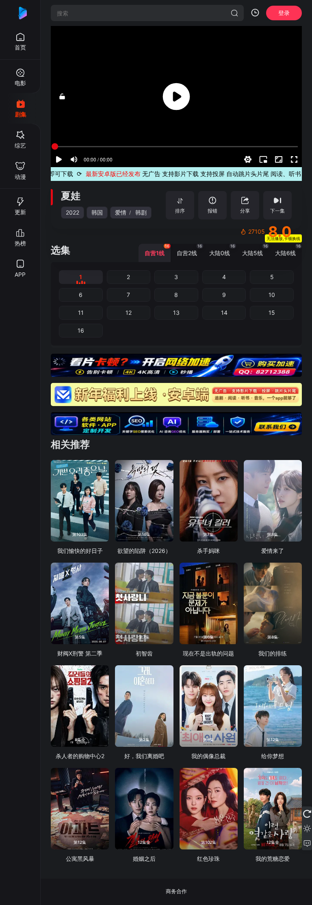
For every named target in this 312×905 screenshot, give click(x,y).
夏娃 (70, 196)
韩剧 (141, 212)
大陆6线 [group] (288, 250)
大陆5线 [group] (255, 250)
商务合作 (176, 891)
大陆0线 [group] (222, 250)
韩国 (97, 212)
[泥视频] (20, 12)
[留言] (307, 843)
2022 (72, 212)
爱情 (120, 212)
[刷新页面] (307, 813)
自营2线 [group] (189, 250)
